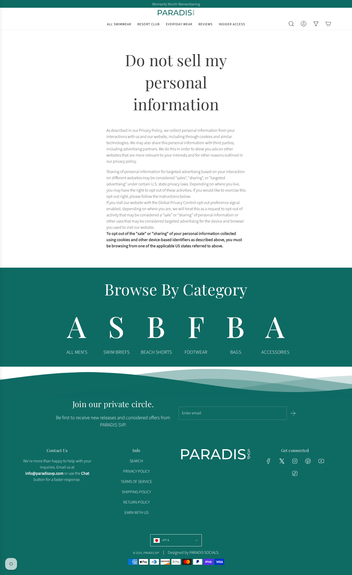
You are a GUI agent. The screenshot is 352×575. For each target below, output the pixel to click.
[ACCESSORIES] (275, 329)
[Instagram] (295, 461)
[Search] (291, 24)
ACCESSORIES (275, 352)
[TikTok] (295, 473)
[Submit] (293, 413)
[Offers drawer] (316, 24)
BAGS (235, 352)
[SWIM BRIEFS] (116, 329)
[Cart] (328, 24)
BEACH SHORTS (156, 352)
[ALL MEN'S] (77, 329)
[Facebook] (268, 461)
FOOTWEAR (196, 352)
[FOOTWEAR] (196, 329)
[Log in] (303, 24)
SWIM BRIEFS (116, 352)
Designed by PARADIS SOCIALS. (193, 552)
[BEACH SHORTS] (156, 329)
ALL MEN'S (76, 352)
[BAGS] (235, 329)
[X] (281, 461)
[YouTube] (321, 461)
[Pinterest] (308, 461)
